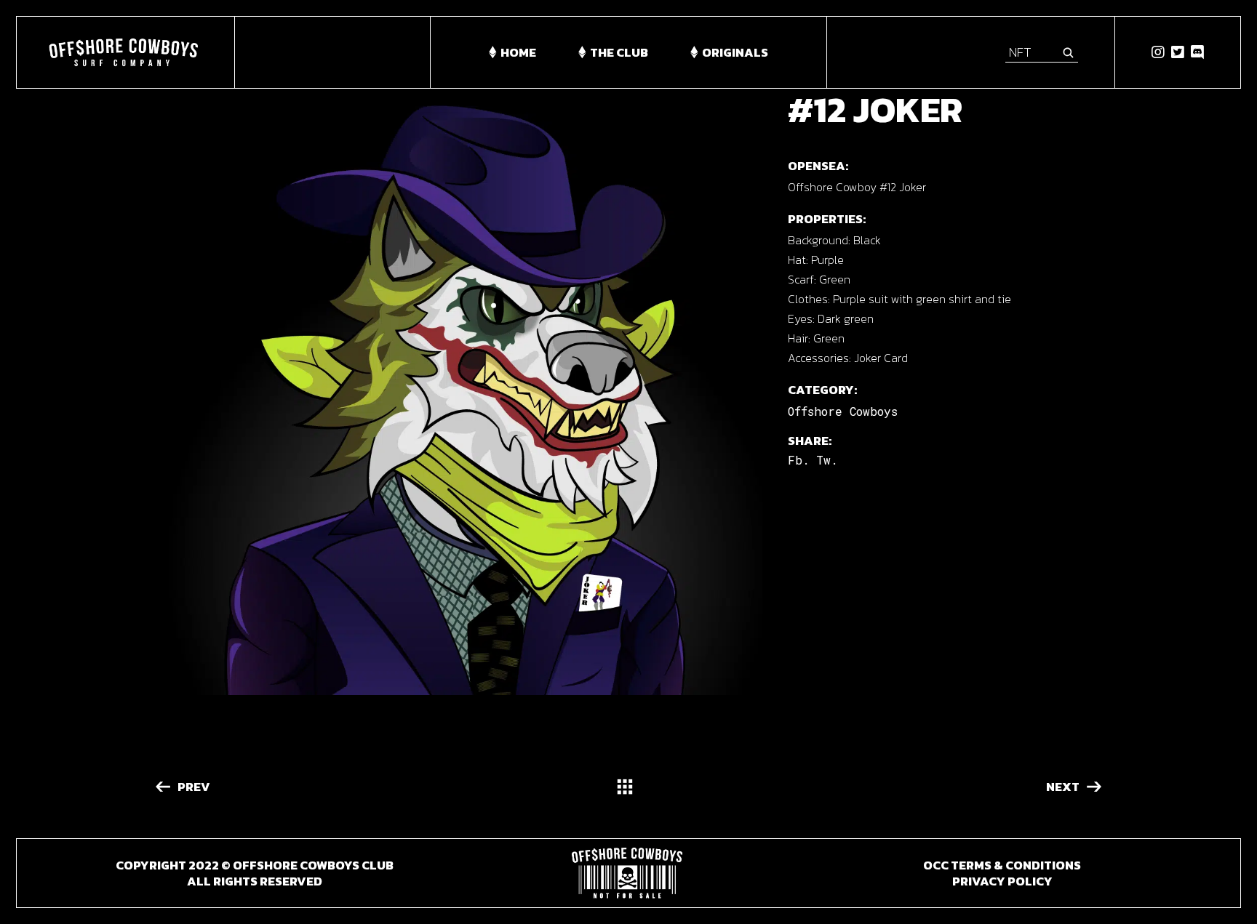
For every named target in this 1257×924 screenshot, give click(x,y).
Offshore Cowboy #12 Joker (857, 187)
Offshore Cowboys (843, 411)
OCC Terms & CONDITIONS (1002, 865)
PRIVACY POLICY (1002, 881)
